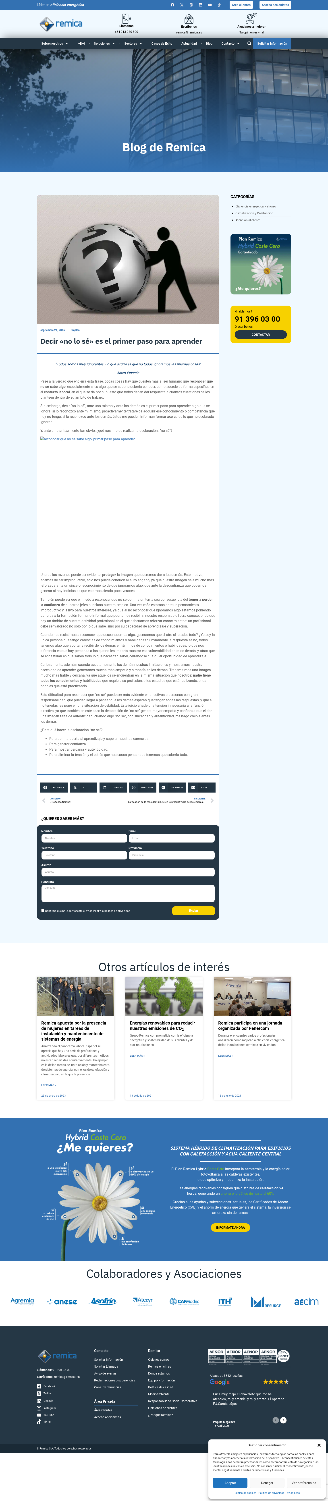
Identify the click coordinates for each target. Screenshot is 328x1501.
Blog (209, 43)
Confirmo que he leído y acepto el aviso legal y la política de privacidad (87, 911)
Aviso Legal (294, 1493)
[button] (319, 1445)
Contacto (228, 43)
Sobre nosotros (52, 43)
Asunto (46, 865)
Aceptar (230, 1483)
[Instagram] (191, 4)
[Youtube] (210, 4)
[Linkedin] (200, 4)
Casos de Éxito (162, 43)
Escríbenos (189, 26)
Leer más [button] (219, 1415)
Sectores (130, 43)
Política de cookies (245, 1493)
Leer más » (48, 1085)
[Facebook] (172, 4)
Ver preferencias (304, 1483)
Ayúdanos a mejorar (251, 26)
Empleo (75, 330)
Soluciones (102, 43)
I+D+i (81, 43)
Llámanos (126, 26)
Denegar (267, 1483)
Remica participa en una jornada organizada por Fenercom (250, 1025)
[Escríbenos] (189, 18)
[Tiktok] (219, 4)
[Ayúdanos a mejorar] (251, 18)
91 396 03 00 (257, 319)
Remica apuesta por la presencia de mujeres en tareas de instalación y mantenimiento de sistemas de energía (73, 1031)
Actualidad (189, 43)
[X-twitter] (181, 4)
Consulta (47, 882)
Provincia (135, 848)
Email (133, 831)
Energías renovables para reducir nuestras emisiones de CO (162, 1025)
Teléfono (47, 848)
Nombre (47, 831)
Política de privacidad (271, 1493)
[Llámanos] (126, 19)
